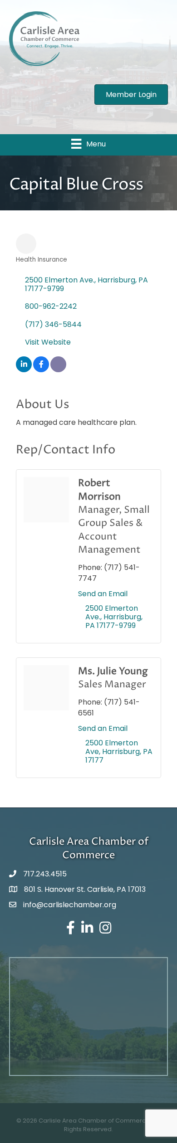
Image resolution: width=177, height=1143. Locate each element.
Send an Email (103, 594)
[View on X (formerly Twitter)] (58, 370)
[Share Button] (26, 243)
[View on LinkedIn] (24, 370)
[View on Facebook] (41, 370)
